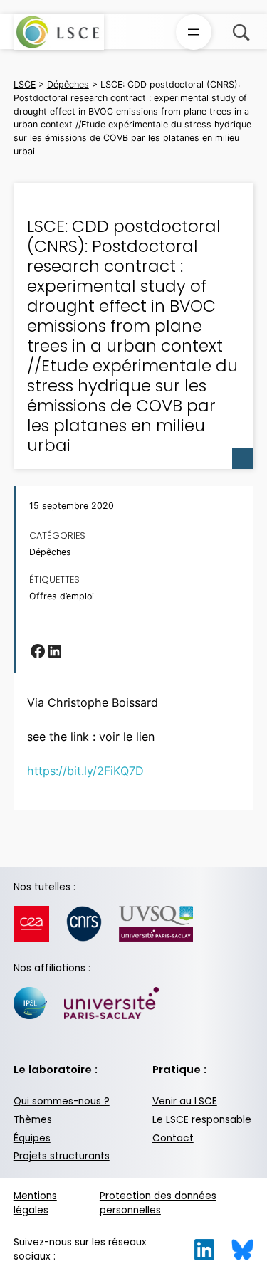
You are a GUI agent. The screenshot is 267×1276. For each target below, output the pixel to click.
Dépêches (50, 552)
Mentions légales (35, 1203)
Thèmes (33, 1120)
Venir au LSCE (184, 1101)
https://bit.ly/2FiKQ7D (85, 771)
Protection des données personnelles (158, 1203)
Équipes (32, 1138)
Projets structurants (62, 1156)
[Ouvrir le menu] (193, 32)
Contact (173, 1138)
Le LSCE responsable (201, 1120)
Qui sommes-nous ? (62, 1101)
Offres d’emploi (61, 596)
